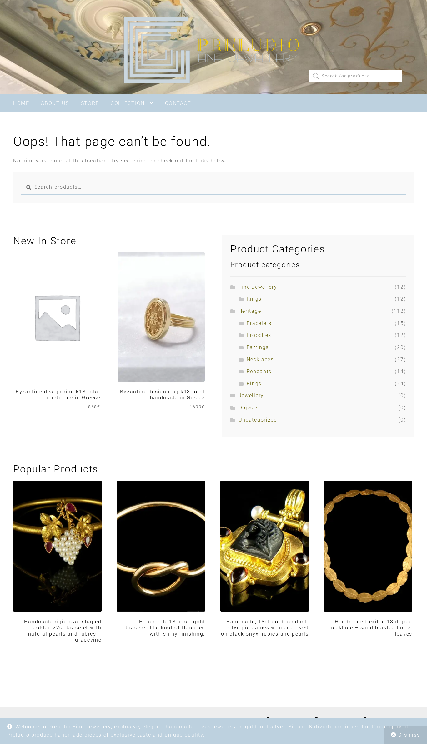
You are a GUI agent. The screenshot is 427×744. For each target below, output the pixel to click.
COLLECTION (128, 103)
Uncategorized (258, 420)
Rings (254, 299)
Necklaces (260, 359)
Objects (249, 408)
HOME (21, 103)
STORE (90, 103)
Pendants (259, 371)
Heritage (250, 311)
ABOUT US (55, 103)
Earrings (258, 347)
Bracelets (259, 323)
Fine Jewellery (258, 287)
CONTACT (178, 103)
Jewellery (251, 395)
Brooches (259, 335)
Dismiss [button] (409, 735)
